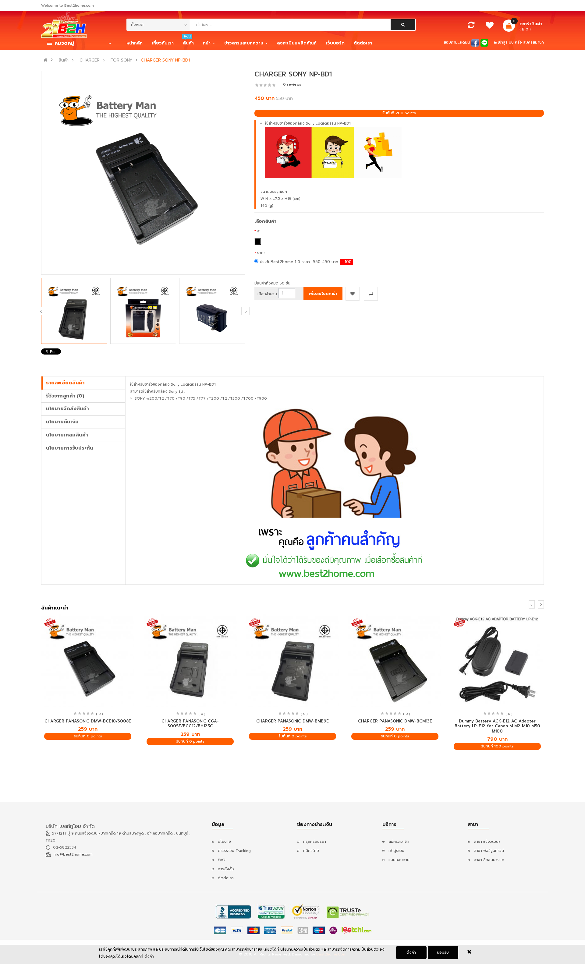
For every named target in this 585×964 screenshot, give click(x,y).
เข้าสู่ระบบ (506, 42)
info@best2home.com (73, 854)
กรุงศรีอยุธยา (314, 841)
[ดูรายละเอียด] (87, 660)
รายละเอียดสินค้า (65, 383)
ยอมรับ (443, 952)
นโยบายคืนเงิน (62, 422)
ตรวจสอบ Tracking (234, 850)
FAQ (221, 860)
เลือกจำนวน (267, 294)
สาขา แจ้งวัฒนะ (487, 841)
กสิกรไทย (311, 850)
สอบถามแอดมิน (457, 42)
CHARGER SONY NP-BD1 (165, 60)
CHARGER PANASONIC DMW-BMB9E (292, 721)
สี (258, 231)
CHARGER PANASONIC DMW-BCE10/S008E (87, 721)
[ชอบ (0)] (489, 27)
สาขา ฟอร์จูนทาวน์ (489, 850)
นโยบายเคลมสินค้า (67, 435)
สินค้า (63, 60)
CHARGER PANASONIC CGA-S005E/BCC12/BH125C (190, 723)
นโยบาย (224, 841)
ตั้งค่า (411, 952)
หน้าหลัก (134, 43)
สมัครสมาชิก (533, 42)
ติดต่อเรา (226, 878)
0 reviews (292, 84)
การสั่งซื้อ (226, 869)
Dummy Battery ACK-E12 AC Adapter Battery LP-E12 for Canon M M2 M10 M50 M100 (497, 726)
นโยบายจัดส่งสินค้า (67, 408)
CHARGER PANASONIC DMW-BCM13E (395, 721)
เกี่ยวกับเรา (163, 43)
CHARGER (90, 60)
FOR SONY (121, 60)
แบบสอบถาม (399, 860)
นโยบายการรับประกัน (69, 448)
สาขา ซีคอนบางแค (489, 860)
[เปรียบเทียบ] (471, 26)
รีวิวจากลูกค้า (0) (65, 396)
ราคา (261, 253)
